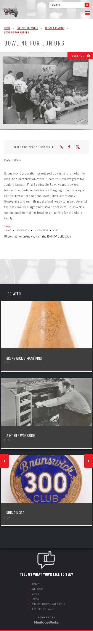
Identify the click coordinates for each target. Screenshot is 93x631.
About (35, 594)
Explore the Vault (43, 609)
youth (56, 230)
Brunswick (22, 230)
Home (7, 28)
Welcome (37, 589)
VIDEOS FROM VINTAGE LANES (48, 604)
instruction (41, 230)
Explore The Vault (27, 28)
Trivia (35, 599)
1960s (7, 230)
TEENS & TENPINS (54, 28)
